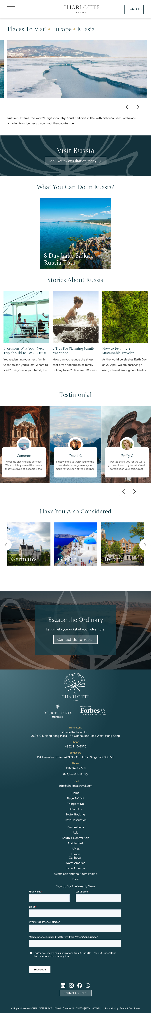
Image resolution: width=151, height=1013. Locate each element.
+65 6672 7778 (76, 768)
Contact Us (134, 9)
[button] (29, 9)
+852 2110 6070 (75, 746)
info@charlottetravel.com (75, 785)
